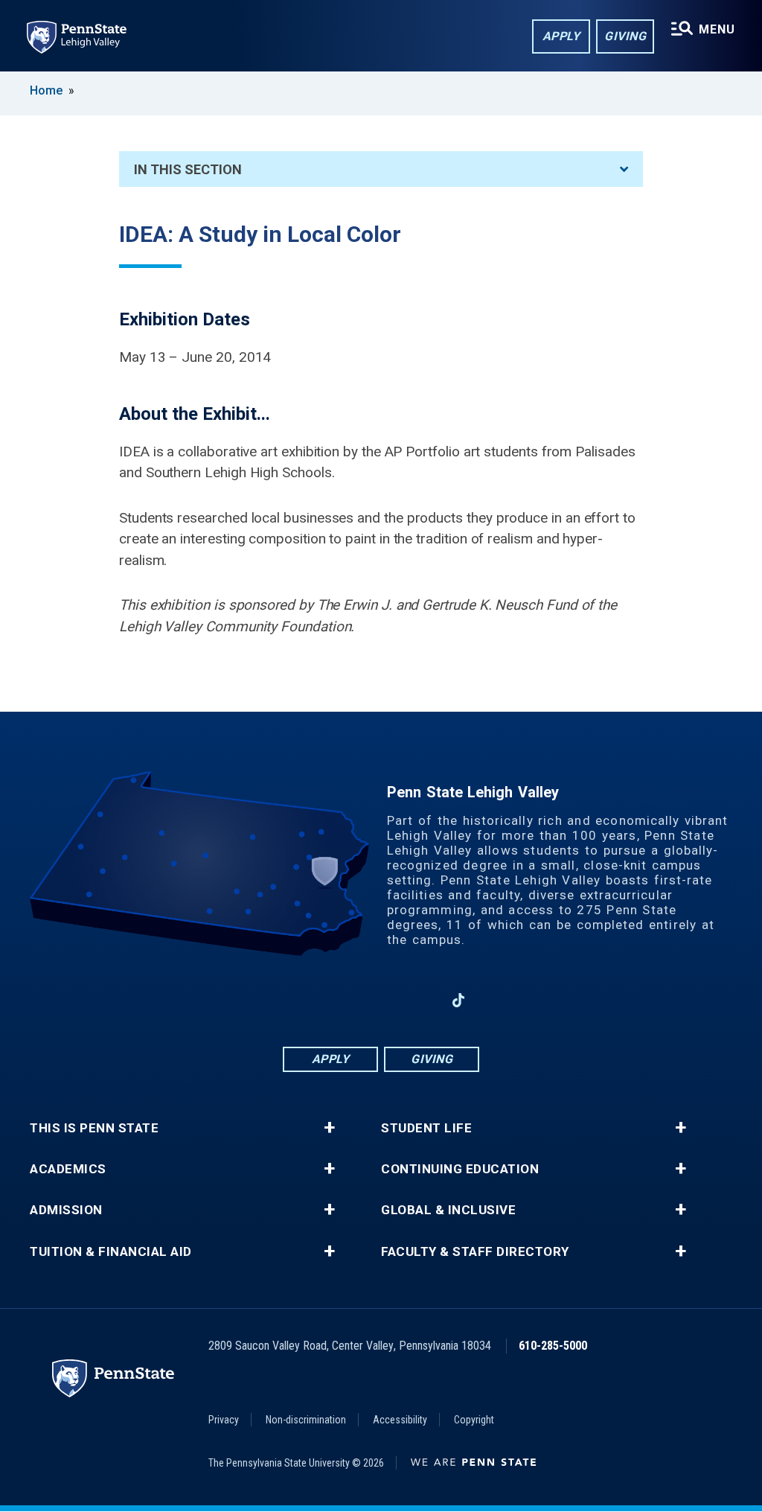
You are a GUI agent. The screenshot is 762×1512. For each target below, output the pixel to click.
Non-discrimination (306, 1420)
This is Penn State (94, 1128)
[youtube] (419, 1000)
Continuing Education (460, 1169)
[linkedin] (381, 1000)
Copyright (474, 1420)
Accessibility (400, 1420)
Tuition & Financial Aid (111, 1252)
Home (46, 90)
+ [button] (329, 1128)
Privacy (223, 1420)
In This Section (188, 169)
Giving (625, 36)
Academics (68, 1169)
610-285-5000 (553, 1346)
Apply (561, 36)
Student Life (426, 1128)
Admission (66, 1210)
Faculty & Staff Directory (475, 1252)
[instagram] (342, 1000)
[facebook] (303, 1000)
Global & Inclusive (448, 1210)
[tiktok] (459, 1000)
